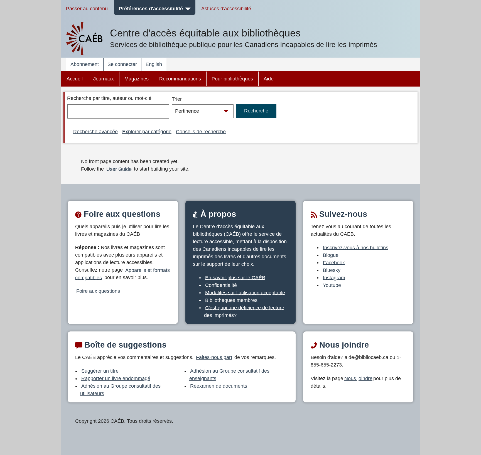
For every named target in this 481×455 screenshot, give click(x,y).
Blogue (330, 255)
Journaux (103, 79)
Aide (269, 79)
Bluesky (331, 270)
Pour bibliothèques (232, 79)
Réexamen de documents (218, 386)
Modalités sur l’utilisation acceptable (245, 292)
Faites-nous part (214, 357)
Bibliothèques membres (231, 300)
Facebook (334, 262)
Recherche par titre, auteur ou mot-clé (109, 98)
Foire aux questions (98, 291)
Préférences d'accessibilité (151, 8)
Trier (177, 99)
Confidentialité (221, 285)
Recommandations (180, 79)
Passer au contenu (87, 8)
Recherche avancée (95, 131)
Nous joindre (358, 378)
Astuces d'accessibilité (226, 8)
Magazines (136, 79)
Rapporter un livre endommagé (115, 378)
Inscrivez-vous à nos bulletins (355, 247)
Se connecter (122, 64)
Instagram (334, 277)
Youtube (332, 285)
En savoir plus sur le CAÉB (235, 277)
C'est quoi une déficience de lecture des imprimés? (244, 311)
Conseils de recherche (201, 131)
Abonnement (84, 64)
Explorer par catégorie (146, 131)
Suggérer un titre (100, 371)
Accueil (75, 79)
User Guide (119, 169)
